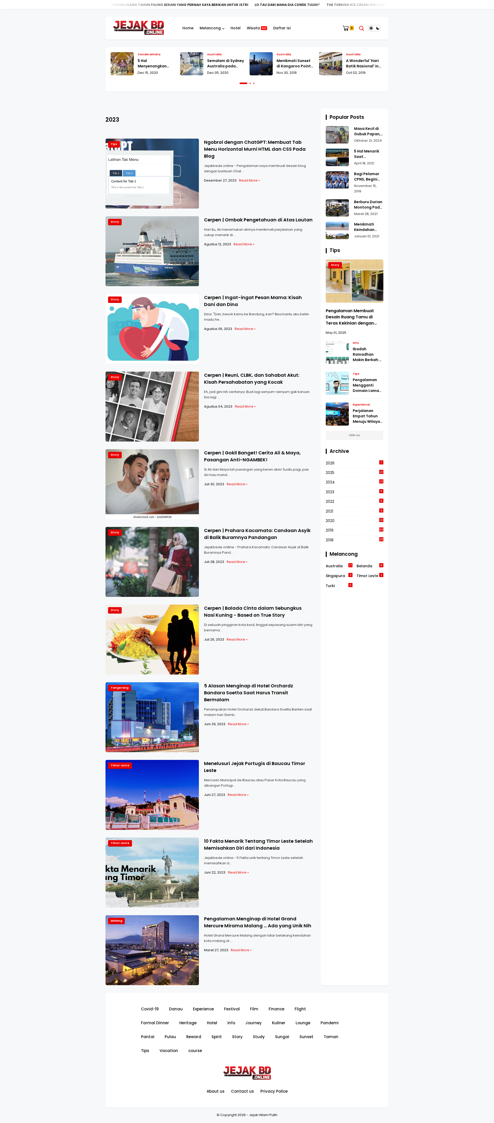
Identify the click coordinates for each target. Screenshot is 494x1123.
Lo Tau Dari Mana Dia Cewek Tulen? (241, 4)
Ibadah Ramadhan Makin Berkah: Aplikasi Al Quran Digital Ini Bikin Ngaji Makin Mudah (368, 354)
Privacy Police (274, 1091)
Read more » (249, 180)
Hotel (236, 28)
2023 (354, 492)
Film (254, 1009)
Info (356, 343)
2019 (354, 530)
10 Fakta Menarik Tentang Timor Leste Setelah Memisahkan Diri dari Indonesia (258, 844)
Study (259, 1036)
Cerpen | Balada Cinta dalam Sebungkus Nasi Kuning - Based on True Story (253, 611)
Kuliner (278, 1023)
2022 (354, 501)
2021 (354, 511)
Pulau (170, 1036)
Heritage (188, 1023)
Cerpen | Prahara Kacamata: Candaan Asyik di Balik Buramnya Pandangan (257, 534)
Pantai (147, 1036)
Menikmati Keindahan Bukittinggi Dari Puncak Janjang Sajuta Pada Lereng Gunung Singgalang (368, 227)
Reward (193, 1036)
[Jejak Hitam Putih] (138, 28)
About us (216, 1091)
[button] (243, 83)
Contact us (242, 1091)
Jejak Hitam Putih (263, 1114)
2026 (354, 463)
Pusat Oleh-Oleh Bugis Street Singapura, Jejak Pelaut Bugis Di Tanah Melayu (362, 63)
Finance (276, 1009)
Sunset (306, 1036)
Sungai (282, 1036)
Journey (253, 1023)
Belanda (369, 566)
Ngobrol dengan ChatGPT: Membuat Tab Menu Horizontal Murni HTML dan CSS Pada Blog (255, 149)
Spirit (216, 1036)
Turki (338, 585)
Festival (232, 1009)
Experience (361, 404)
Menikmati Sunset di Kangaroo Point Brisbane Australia (224, 63)
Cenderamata (357, 54)
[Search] (361, 28)
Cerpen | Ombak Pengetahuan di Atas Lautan (258, 220)
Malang (116, 921)
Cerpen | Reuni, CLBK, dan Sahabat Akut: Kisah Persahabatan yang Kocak (251, 378)
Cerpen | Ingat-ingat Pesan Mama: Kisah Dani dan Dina (253, 301)
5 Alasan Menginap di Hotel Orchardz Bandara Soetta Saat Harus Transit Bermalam (248, 692)
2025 (354, 472)
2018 (354, 540)
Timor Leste (120, 765)
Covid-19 (150, 1009)
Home (187, 28)
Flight (300, 1009)
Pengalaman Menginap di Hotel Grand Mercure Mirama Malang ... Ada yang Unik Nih (257, 922)
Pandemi (330, 1023)
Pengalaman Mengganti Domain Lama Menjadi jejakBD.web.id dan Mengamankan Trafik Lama (367, 385)
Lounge (303, 1023)
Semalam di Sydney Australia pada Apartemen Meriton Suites (156, 63)
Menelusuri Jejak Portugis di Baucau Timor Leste (254, 767)
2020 (354, 520)
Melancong (210, 28)
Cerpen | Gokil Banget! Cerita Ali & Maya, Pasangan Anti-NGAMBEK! (252, 456)
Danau (176, 1009)
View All (354, 435)
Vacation (169, 1050)
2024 (354, 482)
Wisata (256, 28)
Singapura (338, 575)
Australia (145, 54)
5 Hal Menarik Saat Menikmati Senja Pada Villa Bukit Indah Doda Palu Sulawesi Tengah (367, 154)
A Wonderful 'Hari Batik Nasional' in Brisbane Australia (294, 63)
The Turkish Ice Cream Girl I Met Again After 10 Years (330, 4)
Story (115, 222)
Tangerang (119, 688)
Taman (331, 1036)
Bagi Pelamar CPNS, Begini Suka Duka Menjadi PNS (366, 176)
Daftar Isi (281, 28)
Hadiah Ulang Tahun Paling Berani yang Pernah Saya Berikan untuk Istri (133, 4)
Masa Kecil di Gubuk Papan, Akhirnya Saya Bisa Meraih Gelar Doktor (367, 131)
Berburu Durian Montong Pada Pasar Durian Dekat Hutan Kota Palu (368, 204)
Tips (114, 144)
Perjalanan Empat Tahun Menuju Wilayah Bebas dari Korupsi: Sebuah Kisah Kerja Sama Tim (368, 416)
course (195, 1050)
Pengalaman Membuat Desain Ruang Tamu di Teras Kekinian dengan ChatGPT (350, 317)
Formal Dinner (155, 1023)
